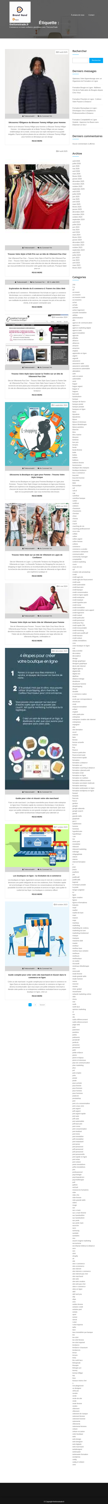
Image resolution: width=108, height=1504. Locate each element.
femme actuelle (78, 742)
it (72, 864)
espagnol (75, 724)
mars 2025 (76, 204)
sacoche (75, 1225)
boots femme (77, 450)
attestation (76, 371)
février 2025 (76, 207)
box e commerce (78, 473)
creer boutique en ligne (81, 646)
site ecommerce (78, 1266)
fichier (74, 745)
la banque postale (79, 885)
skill (73, 1292)
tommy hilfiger (77, 1373)
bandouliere (76, 396)
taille (74, 1327)
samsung (75, 1230)
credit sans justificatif (80, 633)
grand (74, 813)
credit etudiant (77, 600)
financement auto (78, 755)
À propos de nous (77, 15)
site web (75, 1279)
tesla (74, 1358)
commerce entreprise (80, 552)
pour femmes (77, 1088)
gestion (75, 803)
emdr (74, 704)
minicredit (76, 971)
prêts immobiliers (78, 1167)
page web (76, 1025)
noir (73, 1002)
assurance (76, 361)
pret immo (76, 1134)
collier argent (77, 539)
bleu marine (76, 435)
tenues (75, 1355)
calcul (74, 491)
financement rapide (79, 758)
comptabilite (77, 559)
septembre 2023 (78, 250)
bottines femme (78, 463)
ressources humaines (80, 1190)
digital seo (76, 674)
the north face (77, 1360)
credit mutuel (77, 615)
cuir (73, 648)
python (75, 1185)
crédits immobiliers (79, 641)
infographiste (77, 854)
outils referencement (80, 1022)
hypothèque (76, 834)
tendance (75, 1345)
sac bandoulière (78, 1215)
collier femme (77, 541)
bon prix (75, 442)
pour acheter (77, 1083)
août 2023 (76, 252)
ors (73, 1014)
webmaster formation (80, 1454)
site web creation (78, 1281)
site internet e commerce (81, 1271)
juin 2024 (75, 227)
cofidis (74, 534)
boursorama (76, 465)
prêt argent (76, 1111)
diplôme (75, 676)
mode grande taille (79, 976)
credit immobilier (78, 607)
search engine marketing (81, 1241)
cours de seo (77, 567)
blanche (75, 429)
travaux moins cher (79, 1381)
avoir (74, 381)
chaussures (76, 511)
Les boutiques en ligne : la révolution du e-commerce (37, 876)
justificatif (75, 877)
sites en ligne (77, 1289)
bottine (75, 457)
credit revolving (78, 630)
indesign (75, 852)
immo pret (76, 841)
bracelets (75, 480)
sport (74, 1314)
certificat (75, 503)
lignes (74, 900)
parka (74, 1035)
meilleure (75, 953)
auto (74, 374)
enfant (74, 709)
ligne (74, 895)
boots (74, 447)
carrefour (75, 496)
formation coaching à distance (83, 768)
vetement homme (78, 1419)
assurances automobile (81, 368)
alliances (75, 343)
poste (74, 1080)
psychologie (77, 1175)
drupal (74, 689)
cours (74, 564)
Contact (91, 15)
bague (74, 384)
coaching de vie (78, 526)
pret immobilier (78, 1136)
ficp (73, 747)
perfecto (75, 1042)
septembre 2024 (78, 219)
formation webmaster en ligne (83, 788)
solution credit (77, 1307)
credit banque (77, 590)
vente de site (77, 1398)
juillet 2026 (76, 163)
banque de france (79, 402)
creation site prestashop (81, 572)
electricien (76, 702)
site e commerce (78, 1264)
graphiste (75, 819)
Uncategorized (77, 1386)
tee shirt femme (78, 1340)
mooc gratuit (77, 989)
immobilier (76, 844)
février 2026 (76, 176)
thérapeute (76, 1363)
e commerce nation (79, 694)
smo (74, 1302)
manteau (75, 923)
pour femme (76, 1086)
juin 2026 (75, 166)
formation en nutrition (80, 778)
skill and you (77, 1294)
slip (73, 1297)
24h (73, 285)
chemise (75, 513)
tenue (74, 1353)
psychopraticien (78, 1177)
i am (74, 836)
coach (74, 524)
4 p (73, 287)
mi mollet (75, 961)
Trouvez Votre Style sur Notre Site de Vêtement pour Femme (37, 622)
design (75, 658)
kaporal (75, 882)
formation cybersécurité (81, 770)
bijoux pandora (78, 427)
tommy (74, 1370)
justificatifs (76, 880)
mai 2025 (75, 199)
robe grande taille (79, 1200)
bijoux (74, 419)
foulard (75, 793)
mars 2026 (76, 174)
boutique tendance (79, 470)
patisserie (76, 1037)
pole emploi (76, 1073)
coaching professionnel (81, 529)
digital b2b (76, 671)
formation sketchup (79, 785)
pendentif (75, 1040)
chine (74, 516)
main (74, 915)
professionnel (77, 1172)
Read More (37, 141)
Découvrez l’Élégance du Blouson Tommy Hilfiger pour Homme (37, 122)
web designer (77, 1442)
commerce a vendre (79, 549)
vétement (75, 1408)
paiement (75, 1030)
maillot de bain (77, 913)
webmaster (76, 1452)
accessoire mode (78, 297)
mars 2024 (76, 235)
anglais (75, 351)
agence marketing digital (81, 328)
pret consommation (79, 1129)
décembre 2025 (78, 181)
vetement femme (78, 1416)
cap (73, 493)
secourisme (76, 1243)
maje (74, 920)
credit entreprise (78, 597)
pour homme (77, 1091)
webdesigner (77, 1449)
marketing (76, 925)
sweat (74, 1319)
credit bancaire (78, 587)
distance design (78, 679)
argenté (75, 358)
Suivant (42, 1005)
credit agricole (77, 577)
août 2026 (76, 161)
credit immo (76, 605)
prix (73, 1169)
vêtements (76, 1424)
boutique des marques (80, 468)
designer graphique (79, 663)
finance (75, 750)
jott (73, 874)
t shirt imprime (77, 1325)
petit (74, 1050)
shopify (75, 1256)
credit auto (76, 582)
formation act (77, 765)
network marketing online (81, 994)
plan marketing (78, 1065)
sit (73, 1258)
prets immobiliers (78, 1164)
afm (73, 320)
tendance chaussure (80, 1347)
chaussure (76, 508)
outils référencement (80, 1019)
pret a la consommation (81, 1103)
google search (77, 811)
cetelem (75, 506)
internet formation (78, 862)
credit (74, 574)
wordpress (76, 1457)
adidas (75, 315)
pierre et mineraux (79, 1060)
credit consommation (80, 592)
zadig (74, 1459)
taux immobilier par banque (82, 1332)
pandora (75, 1032)
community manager (80, 557)
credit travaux (77, 635)
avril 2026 (76, 171)
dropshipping (77, 686)
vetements (76, 1421)
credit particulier (78, 618)
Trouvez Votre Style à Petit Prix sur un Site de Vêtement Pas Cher (37, 254)
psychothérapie (78, 1180)
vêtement (75, 1411)
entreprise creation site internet (83, 719)
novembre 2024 (78, 214)
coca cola (76, 531)
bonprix (75, 445)
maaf (74, 908)
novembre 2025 (78, 184)
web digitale (77, 1444)
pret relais (76, 1159)
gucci (74, 821)
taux (74, 1330)
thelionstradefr (29, 116)
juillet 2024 (76, 224)
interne (75, 859)
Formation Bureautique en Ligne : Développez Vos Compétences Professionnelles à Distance (84, 110)
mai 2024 (75, 230)
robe (74, 1192)
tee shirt (75, 1337)
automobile (76, 379)
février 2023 (76, 268)
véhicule (75, 1391)
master (75, 943)
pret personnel (77, 1147)
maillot (74, 910)
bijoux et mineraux (79, 422)
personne (76, 1045)
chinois (75, 518)
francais (75, 798)
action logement (78, 310)
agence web (77, 330)
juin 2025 (75, 196)
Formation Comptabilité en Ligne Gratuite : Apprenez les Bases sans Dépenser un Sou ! (85, 122)
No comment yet (46, 116)
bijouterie (75, 414)
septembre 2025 (78, 189)
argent (74, 356)
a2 (73, 290)
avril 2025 (76, 202)
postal (74, 1078)
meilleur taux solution (80, 951)
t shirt (74, 1322)
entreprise (76, 717)
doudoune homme (79, 684)
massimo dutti (77, 941)
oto (73, 1017)
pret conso (76, 1126)
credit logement (78, 613)
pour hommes (77, 1093)
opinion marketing (79, 1009)
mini (74, 969)
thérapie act (76, 1368)
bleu (74, 432)
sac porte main (77, 1223)
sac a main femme (79, 1213)
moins (74, 981)
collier (74, 536)
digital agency (77, 669)
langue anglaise (78, 890)
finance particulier (79, 752)
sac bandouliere (78, 1218)
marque (75, 936)
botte (74, 452)
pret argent (76, 1108)
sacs (74, 1228)
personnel (76, 1047)
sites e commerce (79, 1286)
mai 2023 (75, 260)
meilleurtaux (77, 958)
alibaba (75, 338)
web (74, 1436)
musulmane (76, 991)
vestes (74, 1406)
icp (73, 839)
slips (74, 1299)
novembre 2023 (78, 245)
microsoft (75, 963)
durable (75, 691)
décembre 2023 (78, 242)
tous (74, 1378)
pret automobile (78, 1121)
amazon (75, 346)
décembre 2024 (78, 212)
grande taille (77, 816)
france (74, 801)
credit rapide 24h (78, 625)
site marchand (77, 1276)
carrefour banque (78, 498)
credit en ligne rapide (80, 595)
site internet (76, 1269)
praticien (75, 1096)
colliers (75, 544)
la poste (75, 887)
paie (74, 1027)
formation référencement (81, 780)
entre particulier (78, 714)
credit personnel (78, 620)
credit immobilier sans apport (83, 610)
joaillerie (75, 872)
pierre (74, 1055)
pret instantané (78, 1141)
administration (77, 318)
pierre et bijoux (78, 1058)
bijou (74, 412)
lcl (73, 892)
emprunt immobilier (79, 707)
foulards (75, 796)
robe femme (76, 1197)
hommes (75, 829)
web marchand (78, 1447)
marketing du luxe (79, 930)
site (73, 1261)
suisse (74, 1317)
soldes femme (77, 1304)
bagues (75, 391)
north (74, 1004)
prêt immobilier (78, 1139)
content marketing (79, 562)
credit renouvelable (79, 628)
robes (74, 1203)
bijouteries (76, 417)
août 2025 (76, 191)
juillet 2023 (76, 255)
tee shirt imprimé (78, 1342)
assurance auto (78, 363)
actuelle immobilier (79, 313)
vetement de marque (80, 1414)
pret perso (76, 1144)
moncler (75, 984)
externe (75, 735)
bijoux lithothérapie (79, 424)
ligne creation (77, 897)
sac (73, 1208)
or (73, 1012)
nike (74, 997)
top (73, 1375)
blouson (75, 437)
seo (73, 1251)
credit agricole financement (82, 580)
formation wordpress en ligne (83, 791)
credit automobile (78, 585)
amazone (75, 348)
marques (75, 938)
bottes (74, 455)
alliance (75, 340)
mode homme (77, 979)
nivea (74, 999)
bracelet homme (78, 478)
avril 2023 (76, 263)
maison (75, 918)
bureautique (76, 485)
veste (74, 1401)
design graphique (79, 661)
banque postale (78, 407)
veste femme (77, 1403)
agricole (75, 335)
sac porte (75, 1220)
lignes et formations (79, 902)
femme (75, 740)
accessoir (76, 292)
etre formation (77, 730)
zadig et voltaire (78, 1462)
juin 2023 (75, 258)
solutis (74, 1312)
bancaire (75, 394)
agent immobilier (78, 333)
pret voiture (76, 1162)
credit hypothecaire (79, 602)
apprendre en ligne (79, 353)
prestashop (76, 1098)
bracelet (75, 475)
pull (73, 1182)
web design (76, 1439)
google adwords (78, 808)
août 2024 (76, 222)
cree (74, 643)
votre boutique (77, 1434)
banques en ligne (78, 409)
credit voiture (77, 638)
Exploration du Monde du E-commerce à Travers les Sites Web (37, 288)
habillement (76, 824)
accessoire (76, 295)
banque (75, 399)
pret (73, 1101)
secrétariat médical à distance (83, 1246)
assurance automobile (80, 366)
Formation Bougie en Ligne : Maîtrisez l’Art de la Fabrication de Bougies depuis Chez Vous (87, 90)
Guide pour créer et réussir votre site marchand (37, 798)
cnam (74, 521)
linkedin (75, 905)
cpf (73, 569)
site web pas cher (79, 1284)
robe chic (75, 1195)
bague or (75, 389)
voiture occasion (78, 1431)
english (75, 712)
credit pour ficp (77, 623)
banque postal (77, 404)
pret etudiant (77, 1131)
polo (74, 1075)
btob (74, 483)
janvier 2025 (77, 209)
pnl (73, 1070)
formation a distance (80, 763)
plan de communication (81, 1063)
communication (78, 554)
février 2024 (76, 237)
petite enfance (77, 1052)
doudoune (76, 681)
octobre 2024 (77, 217)
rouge (74, 1205)
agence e (75, 325)
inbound (75, 847)
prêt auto (75, 1119)
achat (74, 302)
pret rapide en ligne (79, 1157)
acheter (75, 307)
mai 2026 (75, 169)
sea (73, 1238)
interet (74, 857)
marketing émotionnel (80, 933)
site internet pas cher (80, 1274)
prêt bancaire (77, 1124)
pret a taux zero (78, 1106)
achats (74, 305)
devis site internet (79, 666)
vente (74, 1396)
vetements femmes (79, 1426)
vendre (75, 1393)
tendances (76, 1350)
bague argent (77, 386)
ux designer (76, 1388)
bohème (75, 440)
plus (74, 1068)
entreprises (76, 722)
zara (74, 1464)
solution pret (77, 1309)
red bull (75, 1187)
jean (74, 867)
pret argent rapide (79, 1114)
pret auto (75, 1116)
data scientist (77, 651)
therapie (75, 1365)
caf (73, 488)
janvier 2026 (77, 179)
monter (75, 986)
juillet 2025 (76, 194)
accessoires (76, 300)
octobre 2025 (77, 186)
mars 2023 (76, 265)
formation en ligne (79, 775)
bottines (75, 460)
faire (74, 737)
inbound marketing (79, 849)
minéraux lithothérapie (80, 966)
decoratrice (76, 656)
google (75, 806)
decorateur (76, 653)
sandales (75, 1236)
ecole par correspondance (82, 699)
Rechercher (79, 51)
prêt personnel (77, 1149)
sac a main (76, 1210)
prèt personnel (77, 1152)
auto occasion (77, 376)
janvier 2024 (77, 240)
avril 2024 (76, 232)
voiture (75, 1429)
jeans (74, 869)
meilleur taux (77, 948)
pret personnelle (78, 1154)
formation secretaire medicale (83, 783)
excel (74, 732)
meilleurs (75, 956)
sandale (75, 1233)
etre (73, 727)
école (74, 696)
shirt (74, 1253)
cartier (74, 501)
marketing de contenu (80, 928)
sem (74, 1248)
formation (75, 760)
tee (73, 1335)
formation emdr (78, 773)
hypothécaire (77, 831)
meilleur (75, 946)
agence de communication (82, 323)
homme (75, 826)
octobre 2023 (77, 247)
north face (76, 1007)
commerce (76, 546)
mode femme (77, 974)
